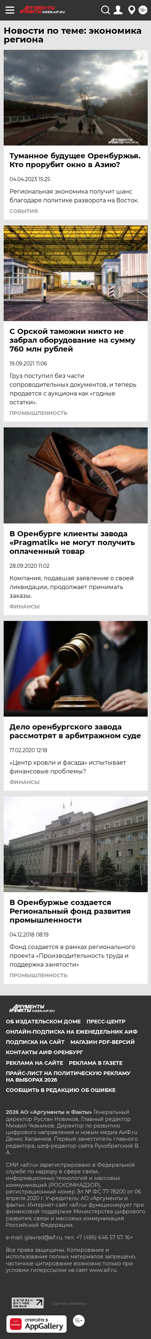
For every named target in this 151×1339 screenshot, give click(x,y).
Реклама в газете (95, 1063)
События (24, 211)
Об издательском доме (43, 1021)
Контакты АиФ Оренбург (44, 1052)
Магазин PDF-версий (102, 1042)
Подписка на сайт (35, 1042)
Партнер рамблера (69, 1303)
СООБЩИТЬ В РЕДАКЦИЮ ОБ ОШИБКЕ (60, 1090)
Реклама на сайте (34, 1063)
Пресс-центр (105, 1021)
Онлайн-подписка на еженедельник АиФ (71, 1032)
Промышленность (38, 413)
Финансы (25, 606)
